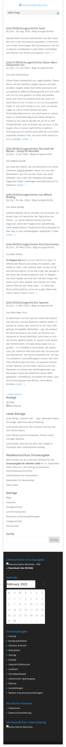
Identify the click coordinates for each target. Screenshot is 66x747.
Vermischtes (12, 526)
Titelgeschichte (14, 521)
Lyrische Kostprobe (16, 511)
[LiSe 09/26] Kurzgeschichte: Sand (25, 28)
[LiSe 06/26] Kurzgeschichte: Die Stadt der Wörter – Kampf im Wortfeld (30, 150)
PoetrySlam (14, 650)
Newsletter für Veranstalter (20, 480)
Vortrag (12, 655)
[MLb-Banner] (13, 405)
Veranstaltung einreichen (19, 470)
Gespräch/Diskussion (19, 664)
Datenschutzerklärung (19, 712)
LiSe (11, 31)
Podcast (12, 683)
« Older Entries (14, 394)
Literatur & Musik (17, 645)
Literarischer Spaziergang (21, 678)
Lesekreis (13, 669)
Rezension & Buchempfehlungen (23, 516)
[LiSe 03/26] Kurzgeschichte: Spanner (27, 302)
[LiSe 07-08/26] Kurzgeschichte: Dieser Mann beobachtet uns (31, 64)
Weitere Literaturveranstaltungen (25, 692)
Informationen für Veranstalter (22, 475)
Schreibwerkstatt (17, 673)
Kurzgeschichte (46, 31)
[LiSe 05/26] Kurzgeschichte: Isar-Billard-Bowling (29, 196)
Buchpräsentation (17, 640)
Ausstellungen (15, 688)
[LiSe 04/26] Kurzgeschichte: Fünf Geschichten (32, 244)
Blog (34, 31)
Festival (12, 659)
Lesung (12, 636)
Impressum (14, 708)
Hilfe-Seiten (12, 484)
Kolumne (11, 502)
